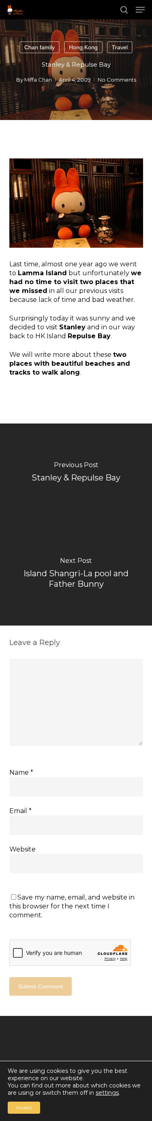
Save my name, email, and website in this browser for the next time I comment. (72, 906)
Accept (24, 1107)
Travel (120, 47)
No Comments (117, 79)
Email (20, 811)
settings (107, 1092)
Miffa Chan (38, 79)
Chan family (39, 47)
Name (21, 772)
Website (22, 849)
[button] (140, 10)
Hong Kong (83, 47)
